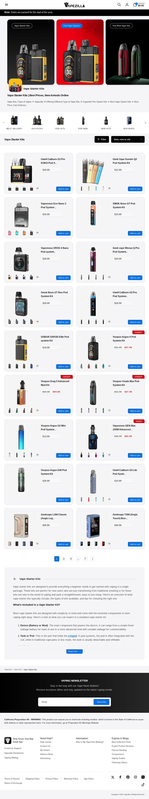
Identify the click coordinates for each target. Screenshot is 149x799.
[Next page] (92, 559)
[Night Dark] (31, 233)
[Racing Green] (96, 366)
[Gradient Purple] (89, 455)
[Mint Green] (103, 499)
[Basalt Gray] (81, 499)
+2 (109, 321)
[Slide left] (4, 123)
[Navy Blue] (31, 366)
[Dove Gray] (81, 410)
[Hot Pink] (96, 455)
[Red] (31, 321)
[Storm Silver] (81, 366)
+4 (37, 188)
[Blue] (24, 544)
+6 (109, 188)
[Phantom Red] (89, 366)
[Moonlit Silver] (96, 277)
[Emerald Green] (10, 188)
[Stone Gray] (96, 321)
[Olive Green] (89, 188)
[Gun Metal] (10, 321)
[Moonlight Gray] (24, 455)
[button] (6, 4)
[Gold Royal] (24, 366)
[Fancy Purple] (89, 410)
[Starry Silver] (10, 455)
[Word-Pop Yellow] (10, 277)
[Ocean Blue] (96, 188)
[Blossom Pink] (10, 233)
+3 (37, 410)
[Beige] (10, 544)
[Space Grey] (17, 188)
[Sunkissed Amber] (24, 233)
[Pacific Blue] (103, 321)
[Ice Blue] (103, 455)
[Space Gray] (89, 321)
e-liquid (72, 636)
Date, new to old (122, 139)
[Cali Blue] (17, 233)
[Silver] (17, 321)
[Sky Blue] (24, 188)
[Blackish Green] (96, 544)
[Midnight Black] (81, 188)
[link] (80, 52)
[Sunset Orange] (31, 410)
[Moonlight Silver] (103, 188)
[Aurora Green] (81, 277)
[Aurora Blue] (31, 455)
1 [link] (56, 559)
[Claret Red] (103, 544)
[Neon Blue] (103, 410)
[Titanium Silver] (24, 277)
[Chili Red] (89, 499)
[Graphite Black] (31, 277)
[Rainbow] (31, 544)
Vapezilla (127, 794)
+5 (37, 232)
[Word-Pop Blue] (17, 277)
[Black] (89, 277)
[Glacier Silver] (96, 410)
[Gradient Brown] (24, 410)
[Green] (17, 410)
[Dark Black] (81, 455)
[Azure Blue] (103, 366)
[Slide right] (145, 123)
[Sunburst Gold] (103, 277)
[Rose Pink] (31, 188)
